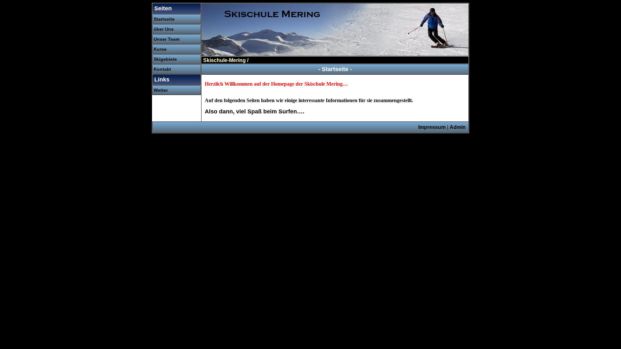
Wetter (161, 90)
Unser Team (167, 39)
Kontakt (162, 69)
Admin (458, 127)
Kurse (160, 49)
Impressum (432, 127)
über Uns (164, 29)
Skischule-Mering (224, 60)
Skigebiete (165, 59)
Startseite (164, 19)
